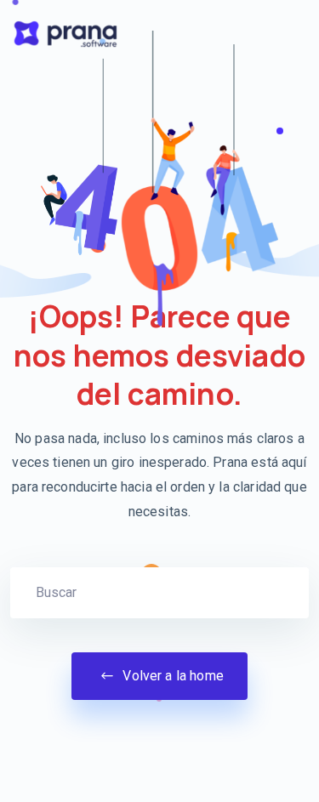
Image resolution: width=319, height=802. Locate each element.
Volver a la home (171, 676)
